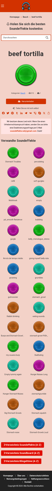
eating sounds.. (39, 316)
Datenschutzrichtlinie (39, 476)
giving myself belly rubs (39, 258)
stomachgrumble (39, 394)
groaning (13, 278)
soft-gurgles (39, 181)
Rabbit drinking (13, 316)
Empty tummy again (13, 374)
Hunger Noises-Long (39, 374)
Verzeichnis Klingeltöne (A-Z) (22, 461)
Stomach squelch (39, 413)
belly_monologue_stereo (38, 239)
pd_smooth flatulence (13, 220)
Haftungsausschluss (40, 479)
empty (39, 200)
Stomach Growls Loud (39, 432)
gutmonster (13, 297)
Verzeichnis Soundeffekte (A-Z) (23, 444)
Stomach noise (13, 432)
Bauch (25, 17)
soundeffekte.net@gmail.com (23, 131)
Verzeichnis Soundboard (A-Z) (23, 453)
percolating (39, 162)
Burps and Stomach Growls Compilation (17, 336)
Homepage (14, 17)
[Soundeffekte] (26, 6)
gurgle (13, 239)
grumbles (39, 278)
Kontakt (28, 482)
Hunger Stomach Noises (13, 394)
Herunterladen (28, 101)
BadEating (39, 355)
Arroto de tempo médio (13, 258)
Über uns (21, 476)
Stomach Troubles (13, 162)
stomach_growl (39, 297)
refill (13, 181)
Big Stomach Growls (13, 413)
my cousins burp (13, 355)
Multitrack (13, 200)
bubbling (39, 220)
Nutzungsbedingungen (17, 479)
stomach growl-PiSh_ (39, 336)
